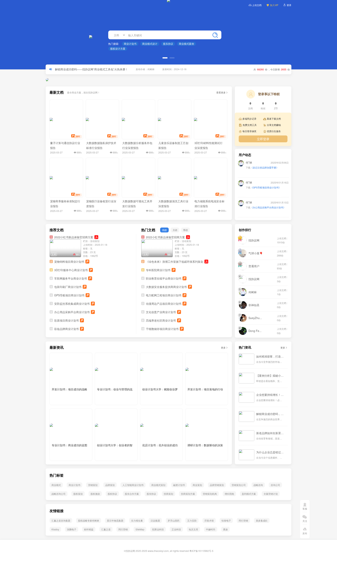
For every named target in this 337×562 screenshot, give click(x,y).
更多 (223, 347)
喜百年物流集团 (115, 520)
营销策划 (93, 485)
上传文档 (257, 5)
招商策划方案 (188, 493)
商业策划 (197, 485)
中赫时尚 (210, 529)
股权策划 (78, 493)
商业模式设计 (149, 44)
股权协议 (112, 493)
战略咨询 (258, 485)
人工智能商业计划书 (133, 485)
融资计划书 (179, 485)
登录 (289, 5)
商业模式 (56, 485)
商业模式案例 (186, 44)
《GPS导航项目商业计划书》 (265, 183)
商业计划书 (130, 44)
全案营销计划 (271, 493)
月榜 (175, 230)
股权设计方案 (117, 48)
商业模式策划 (158, 485)
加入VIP (274, 5)
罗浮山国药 (173, 520)
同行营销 (243, 520)
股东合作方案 (132, 493)
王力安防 (192, 520)
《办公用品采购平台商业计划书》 (268, 203)
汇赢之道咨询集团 (60, 520)
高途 (225, 529)
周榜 (164, 230)
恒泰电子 (226, 520)
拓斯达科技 (158, 529)
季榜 (185, 230)
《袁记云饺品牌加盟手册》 (264, 163)
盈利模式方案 (249, 493)
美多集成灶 (262, 520)
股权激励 (95, 493)
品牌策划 (110, 485)
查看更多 (221, 92)
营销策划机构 (210, 493)
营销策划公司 (239, 485)
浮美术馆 (209, 520)
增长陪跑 (229, 493)
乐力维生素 (137, 520)
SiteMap (140, 529)
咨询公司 (275, 485)
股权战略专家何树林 (88, 520)
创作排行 (245, 230)
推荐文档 (57, 230)
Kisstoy (55, 529)
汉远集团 (155, 520)
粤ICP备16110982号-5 (201, 550)
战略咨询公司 (58, 493)
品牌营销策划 (217, 485)
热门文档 (148, 230)
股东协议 (168, 44)
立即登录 (263, 139)
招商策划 (168, 493)
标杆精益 (88, 529)
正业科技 (176, 529)
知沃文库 (193, 529)
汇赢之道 (106, 529)
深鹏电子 (71, 529)
